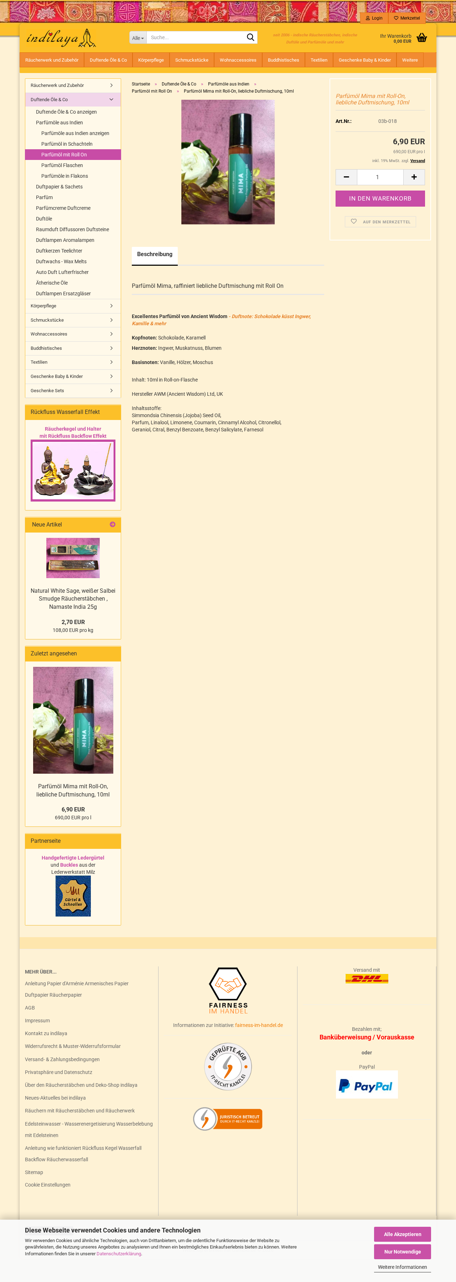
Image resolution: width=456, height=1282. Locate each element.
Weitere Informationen (402, 1267)
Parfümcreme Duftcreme (63, 208)
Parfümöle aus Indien (59, 122)
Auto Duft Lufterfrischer (62, 272)
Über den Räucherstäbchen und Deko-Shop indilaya (81, 1085)
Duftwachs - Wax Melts (61, 261)
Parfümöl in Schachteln (67, 144)
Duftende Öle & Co (108, 60)
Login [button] (376, 18)
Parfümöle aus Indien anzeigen (75, 133)
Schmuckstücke (191, 60)
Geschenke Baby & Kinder (365, 60)
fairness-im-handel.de (259, 1025)
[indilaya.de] (72, 37)
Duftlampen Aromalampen (65, 240)
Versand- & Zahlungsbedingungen (62, 1059)
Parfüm (44, 197)
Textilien (319, 60)
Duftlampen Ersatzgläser (63, 293)
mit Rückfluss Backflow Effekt (73, 436)
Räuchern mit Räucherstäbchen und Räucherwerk (80, 1111)
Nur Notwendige (402, 1252)
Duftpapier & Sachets (59, 187)
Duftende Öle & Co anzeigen (66, 112)
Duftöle (44, 219)
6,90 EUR (73, 809)
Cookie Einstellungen (48, 1185)
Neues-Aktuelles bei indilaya (55, 1098)
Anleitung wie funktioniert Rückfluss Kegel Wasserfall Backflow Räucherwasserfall (83, 1153)
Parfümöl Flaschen (62, 165)
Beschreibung (154, 254)
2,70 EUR (73, 622)
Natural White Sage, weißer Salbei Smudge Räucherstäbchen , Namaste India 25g (73, 599)
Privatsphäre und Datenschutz (58, 1072)
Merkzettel (409, 18)
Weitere (410, 60)
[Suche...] (251, 37)
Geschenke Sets (47, 390)
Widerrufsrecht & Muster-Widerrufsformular (73, 1046)
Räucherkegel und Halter (73, 429)
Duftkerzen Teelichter (59, 251)
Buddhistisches (283, 60)
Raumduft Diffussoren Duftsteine (72, 229)
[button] (346, 177)
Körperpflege (151, 60)
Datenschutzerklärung (119, 1253)
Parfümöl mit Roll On (64, 154)
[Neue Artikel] (112, 525)
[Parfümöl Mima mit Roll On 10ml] (228, 162)
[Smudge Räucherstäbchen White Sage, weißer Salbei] (73, 558)
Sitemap (34, 1172)
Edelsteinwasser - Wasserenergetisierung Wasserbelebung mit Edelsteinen (89, 1129)
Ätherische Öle (52, 283)
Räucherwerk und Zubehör (51, 60)
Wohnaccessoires (238, 60)
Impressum (37, 1020)
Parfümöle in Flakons (64, 176)
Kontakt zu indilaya (46, 1033)
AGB (30, 1008)
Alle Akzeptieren (402, 1234)
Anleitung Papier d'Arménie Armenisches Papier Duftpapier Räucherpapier (77, 989)
